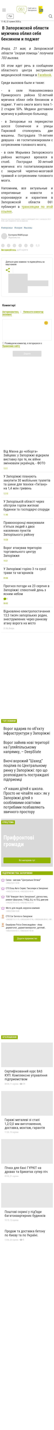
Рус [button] (10, 16)
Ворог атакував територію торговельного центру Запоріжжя (22, 552)
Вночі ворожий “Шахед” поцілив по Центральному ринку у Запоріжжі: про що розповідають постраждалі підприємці (26, 770)
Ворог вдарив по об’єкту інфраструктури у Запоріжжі (26, 731)
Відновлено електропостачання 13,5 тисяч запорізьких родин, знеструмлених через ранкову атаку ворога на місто (26, 617)
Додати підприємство (27, 938)
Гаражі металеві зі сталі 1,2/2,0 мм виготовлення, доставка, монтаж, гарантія (25, 1124)
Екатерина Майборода (18, 235)
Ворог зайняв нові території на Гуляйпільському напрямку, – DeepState (26, 747)
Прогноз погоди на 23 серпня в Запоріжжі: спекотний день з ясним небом (26, 590)
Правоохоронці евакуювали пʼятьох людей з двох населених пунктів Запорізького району (23, 529)
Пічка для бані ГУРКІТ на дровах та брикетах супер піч (26, 1170)
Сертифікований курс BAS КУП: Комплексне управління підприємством (26, 1075)
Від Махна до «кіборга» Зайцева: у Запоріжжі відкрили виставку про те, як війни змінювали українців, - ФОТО (26, 457)
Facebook (44, 75)
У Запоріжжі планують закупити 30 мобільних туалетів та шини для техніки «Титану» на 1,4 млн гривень (26, 482)
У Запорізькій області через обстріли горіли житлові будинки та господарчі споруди (26, 505)
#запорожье (7, 228)
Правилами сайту (11, 346)
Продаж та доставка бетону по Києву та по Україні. (25, 1233)
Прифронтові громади (18, 841)
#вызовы (28, 228)
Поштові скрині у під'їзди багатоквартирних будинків (25, 1214)
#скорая (18, 228)
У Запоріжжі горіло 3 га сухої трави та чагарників (24, 571)
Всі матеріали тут (27, 860)
